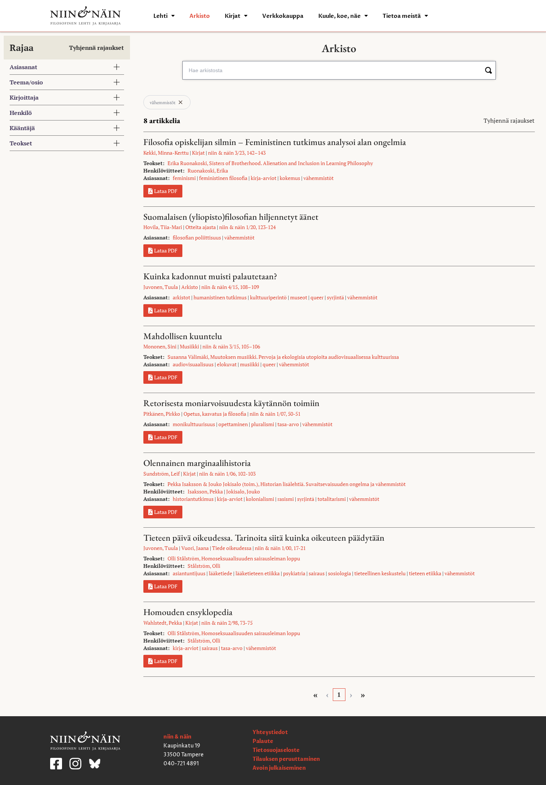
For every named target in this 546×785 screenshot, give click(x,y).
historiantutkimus (193, 498)
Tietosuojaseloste (276, 750)
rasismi (285, 498)
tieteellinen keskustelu (380, 573)
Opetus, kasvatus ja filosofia (214, 413)
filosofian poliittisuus (197, 237)
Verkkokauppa (282, 16)
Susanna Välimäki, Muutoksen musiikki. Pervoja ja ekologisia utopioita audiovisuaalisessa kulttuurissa (283, 356)
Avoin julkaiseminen (279, 768)
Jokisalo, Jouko (243, 491)
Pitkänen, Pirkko (161, 413)
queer (317, 297)
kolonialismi (260, 498)
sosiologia (339, 573)
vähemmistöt (318, 177)
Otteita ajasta (200, 227)
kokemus (290, 177)
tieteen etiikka (425, 573)
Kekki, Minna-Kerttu (166, 152)
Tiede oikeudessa (231, 547)
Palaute (263, 741)
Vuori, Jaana (195, 547)
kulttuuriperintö (268, 297)
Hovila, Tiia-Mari (162, 227)
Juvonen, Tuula (160, 286)
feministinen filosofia (223, 177)
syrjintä (335, 297)
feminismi (184, 177)
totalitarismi (332, 498)
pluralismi (262, 424)
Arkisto (199, 16)
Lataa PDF (166, 190)
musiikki (249, 364)
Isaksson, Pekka (205, 491)
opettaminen (233, 424)
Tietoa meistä (402, 16)
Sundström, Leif (161, 473)
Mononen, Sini (159, 346)
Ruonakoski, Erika (208, 170)
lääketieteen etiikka (257, 573)
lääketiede (220, 573)
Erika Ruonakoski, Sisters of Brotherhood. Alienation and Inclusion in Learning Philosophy (270, 163)
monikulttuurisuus (194, 424)
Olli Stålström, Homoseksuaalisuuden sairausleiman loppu (234, 558)
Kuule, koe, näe (339, 16)
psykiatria (294, 573)
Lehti (160, 16)
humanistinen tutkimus (220, 297)
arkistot (181, 297)
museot (298, 297)
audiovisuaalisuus (193, 364)
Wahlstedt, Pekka (162, 622)
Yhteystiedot (270, 732)
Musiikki (189, 346)
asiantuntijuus (189, 573)
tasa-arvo (288, 424)
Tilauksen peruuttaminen (286, 759)
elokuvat (227, 364)
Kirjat (232, 16)
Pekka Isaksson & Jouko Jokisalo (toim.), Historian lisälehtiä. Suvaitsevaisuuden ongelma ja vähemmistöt (287, 484)
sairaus (317, 573)
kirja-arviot (263, 177)
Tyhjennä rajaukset (96, 48)
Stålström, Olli (204, 565)
